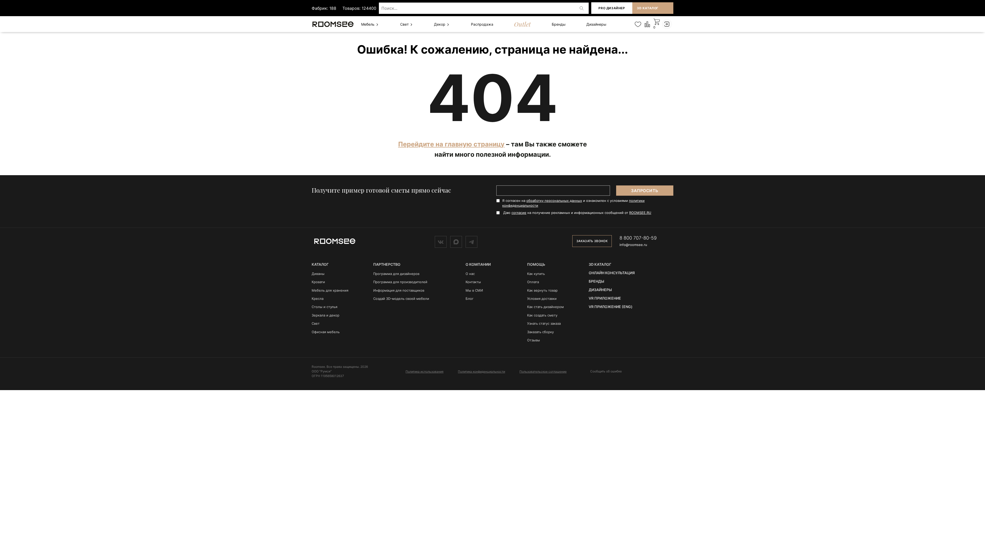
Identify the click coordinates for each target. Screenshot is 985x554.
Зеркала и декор (325, 315)
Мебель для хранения (330, 290)
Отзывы (533, 340)
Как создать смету (542, 315)
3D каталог (647, 8)
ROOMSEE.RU (640, 213)
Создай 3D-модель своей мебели (401, 298)
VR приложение (605, 298)
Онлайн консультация (612, 273)
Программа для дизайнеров (396, 274)
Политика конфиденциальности (481, 371)
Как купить (536, 274)
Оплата (533, 282)
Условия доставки (542, 298)
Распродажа (482, 24)
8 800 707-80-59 (638, 238)
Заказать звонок (592, 241)
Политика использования (425, 371)
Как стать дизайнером (545, 307)
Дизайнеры (596, 24)
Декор (440, 24)
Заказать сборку (540, 332)
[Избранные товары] (638, 24)
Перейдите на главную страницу (451, 144)
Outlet (522, 24)
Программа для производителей (400, 282)
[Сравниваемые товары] (647, 24)
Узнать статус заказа (544, 323)
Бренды (559, 24)
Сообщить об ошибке (606, 371)
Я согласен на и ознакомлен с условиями (573, 203)
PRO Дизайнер (611, 8)
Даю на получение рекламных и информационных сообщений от (577, 213)
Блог (470, 298)
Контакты (473, 282)
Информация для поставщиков (398, 290)
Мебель (368, 24)
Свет (405, 24)
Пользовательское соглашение (543, 371)
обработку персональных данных (554, 201)
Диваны (318, 274)
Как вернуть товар (542, 290)
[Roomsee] (335, 241)
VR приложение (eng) (611, 306)
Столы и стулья (324, 307)
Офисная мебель (326, 332)
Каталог (320, 264)
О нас (470, 274)
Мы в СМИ (474, 290)
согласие (518, 213)
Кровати (318, 282)
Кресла (317, 298)
